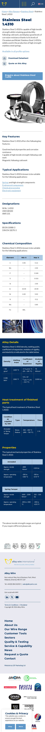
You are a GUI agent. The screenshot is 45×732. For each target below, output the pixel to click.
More (21, 726)
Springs (5, 182)
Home (4, 11)
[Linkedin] (7, 597)
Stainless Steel (27, 11)
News (8, 650)
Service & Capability (18, 646)
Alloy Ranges (14, 11)
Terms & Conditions (11, 605)
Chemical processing (11, 188)
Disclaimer (23, 605)
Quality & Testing (16, 641)
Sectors (9, 637)
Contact (10, 658)
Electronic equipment (11, 190)
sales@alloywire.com (30, 584)
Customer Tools (15, 633)
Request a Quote (16, 654)
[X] (12, 597)
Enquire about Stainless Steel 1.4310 (20, 76)
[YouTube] (17, 597)
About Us (10, 625)
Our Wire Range (15, 629)
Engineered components (12, 185)
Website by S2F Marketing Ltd (14, 665)
